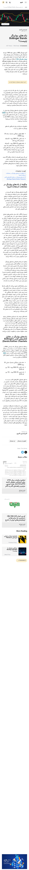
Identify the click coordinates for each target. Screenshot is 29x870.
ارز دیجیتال (12, 441)
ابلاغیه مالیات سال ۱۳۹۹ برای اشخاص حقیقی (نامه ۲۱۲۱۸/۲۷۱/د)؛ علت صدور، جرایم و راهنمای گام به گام (15, 483)
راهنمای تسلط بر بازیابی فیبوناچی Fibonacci (10, 536)
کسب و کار (7, 499)
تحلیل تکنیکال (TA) (21, 59)
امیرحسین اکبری (23, 30)
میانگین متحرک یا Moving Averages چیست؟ (12, 550)
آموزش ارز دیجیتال (22, 441)
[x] (25, 452)
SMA (3, 113)
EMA (4, 353)
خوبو (21, 2)
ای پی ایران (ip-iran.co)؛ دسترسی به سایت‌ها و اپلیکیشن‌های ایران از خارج (15, 518)
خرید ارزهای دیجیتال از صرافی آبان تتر (17, 82)
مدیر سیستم (22, 490)
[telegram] (22, 452)
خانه (26, 7)
